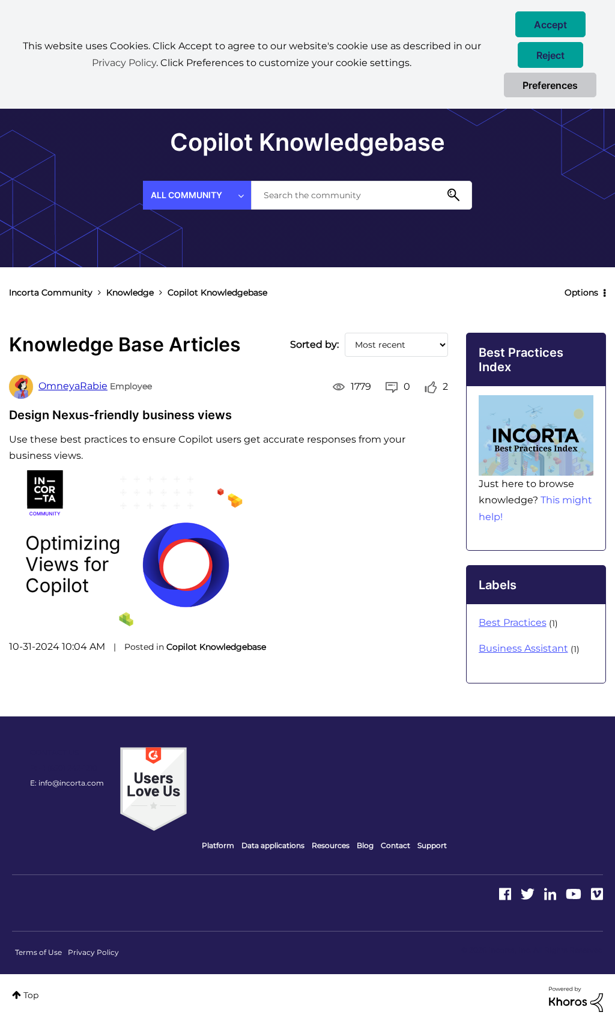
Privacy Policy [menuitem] (93, 952)
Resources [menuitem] (331, 845)
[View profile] (21, 387)
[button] (550, 24)
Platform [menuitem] (218, 845)
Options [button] (581, 292)
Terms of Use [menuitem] (38, 952)
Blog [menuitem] (365, 845)
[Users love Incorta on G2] (153, 788)
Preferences (550, 85)
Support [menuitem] (432, 845)
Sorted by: (314, 344)
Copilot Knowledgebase (216, 646)
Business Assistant (523, 648)
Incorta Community (50, 292)
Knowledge (130, 292)
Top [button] (30, 995)
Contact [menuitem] (395, 845)
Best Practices (513, 622)
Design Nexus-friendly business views (120, 415)
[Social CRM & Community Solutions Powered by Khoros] (576, 998)
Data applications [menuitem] (272, 845)
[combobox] (361, 195)
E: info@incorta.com (67, 782)
